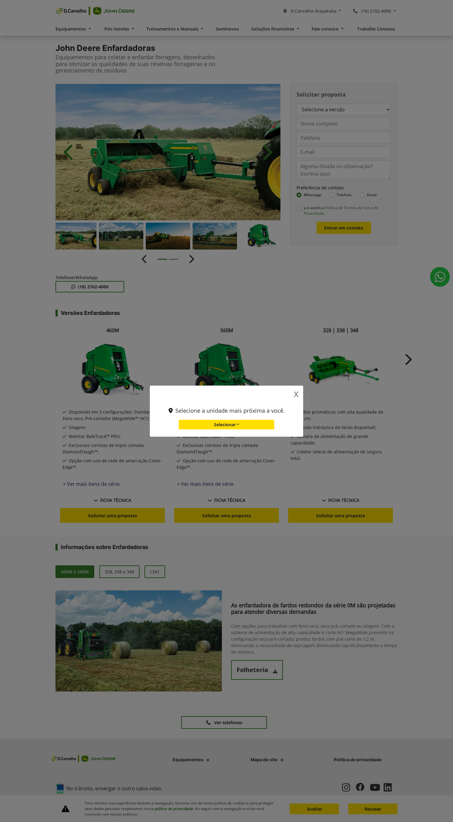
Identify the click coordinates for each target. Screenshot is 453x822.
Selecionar (225, 425)
